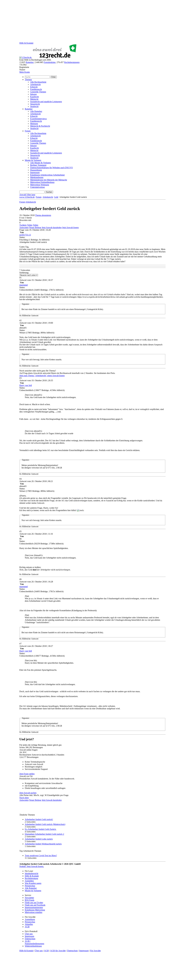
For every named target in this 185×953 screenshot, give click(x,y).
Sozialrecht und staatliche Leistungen (46, 101)
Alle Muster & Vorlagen (40, 163)
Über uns (29, 934)
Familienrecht (36, 89)
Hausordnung (36, 170)
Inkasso (33, 94)
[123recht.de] (48, 57)
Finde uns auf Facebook (35, 905)
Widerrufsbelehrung (33, 946)
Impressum (35, 172)
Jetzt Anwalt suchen (27, 793)
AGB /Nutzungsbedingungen (34, 942)
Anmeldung (30, 919)
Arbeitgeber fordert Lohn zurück (39, 839)
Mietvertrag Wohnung (39, 185)
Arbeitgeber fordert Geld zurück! (39, 819)
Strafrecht (34, 106)
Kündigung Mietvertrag (35, 910)
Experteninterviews (38, 119)
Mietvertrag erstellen (33, 912)
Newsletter (29, 897)
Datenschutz (30, 939)
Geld (56, 197)
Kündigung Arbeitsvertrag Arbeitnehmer (47, 175)
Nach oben (24, 797)
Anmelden (29, 881)
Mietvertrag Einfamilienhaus (42, 182)
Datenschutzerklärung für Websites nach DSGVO (51, 167)
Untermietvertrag (37, 187)
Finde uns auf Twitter (34, 902)
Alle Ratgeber (36, 111)
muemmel (23, 285)
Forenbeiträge (50, 62)
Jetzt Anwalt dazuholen (52, 227)
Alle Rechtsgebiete (38, 82)
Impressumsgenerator (34, 907)
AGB (27, 927)
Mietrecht (34, 99)
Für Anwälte (95, 950)
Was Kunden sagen (33, 883)
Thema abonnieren (43, 215)
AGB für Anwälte (58, 950)
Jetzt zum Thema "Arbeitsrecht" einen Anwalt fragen (42, 375)
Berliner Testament (38, 165)
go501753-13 (25, 235)
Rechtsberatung (31, 878)
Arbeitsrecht (35, 84)
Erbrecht (34, 87)
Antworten (24, 227)
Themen (28, 79)
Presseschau (30, 886)
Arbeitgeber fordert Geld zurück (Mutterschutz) (45, 824)
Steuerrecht (35, 104)
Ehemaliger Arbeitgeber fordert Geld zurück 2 (44, 834)
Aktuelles (29, 924)
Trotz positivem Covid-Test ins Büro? (41, 855)
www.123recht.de (27, 197)
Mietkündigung (36, 177)
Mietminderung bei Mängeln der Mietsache (48, 180)
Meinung (34, 123)
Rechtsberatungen (71, 62)
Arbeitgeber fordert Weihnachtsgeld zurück (43, 844)
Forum (27, 131)
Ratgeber (29, 62)
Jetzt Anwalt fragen (70, 227)
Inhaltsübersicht (31, 873)
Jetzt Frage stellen (27, 774)
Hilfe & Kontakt (26, 43)
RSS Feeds (29, 900)
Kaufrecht (34, 97)
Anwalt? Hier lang (27, 194)
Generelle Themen (38, 92)
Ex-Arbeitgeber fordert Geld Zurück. (40, 829)
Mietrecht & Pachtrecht (40, 126)
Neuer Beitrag (35, 227)
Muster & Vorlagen (33, 160)
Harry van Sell (25, 385)
